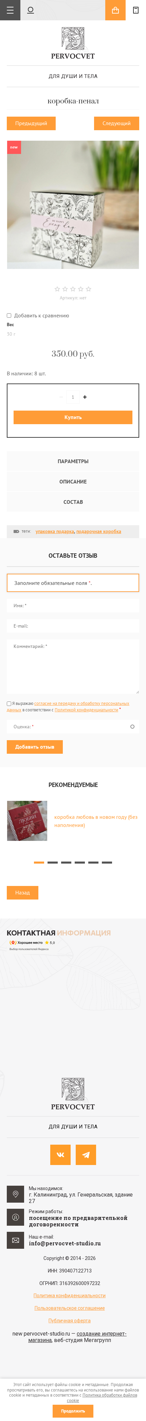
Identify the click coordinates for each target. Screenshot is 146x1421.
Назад (22, 892)
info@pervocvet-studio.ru (65, 1243)
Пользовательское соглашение (70, 1308)
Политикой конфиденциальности (86, 710)
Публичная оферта (70, 1320)
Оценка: (24, 727)
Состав (73, 501)
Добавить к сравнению (41, 315)
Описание (73, 481)
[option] (73, 204)
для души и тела (73, 76)
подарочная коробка (98, 531)
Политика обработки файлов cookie (102, 1397)
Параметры (73, 461)
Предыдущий (31, 123)
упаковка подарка (55, 531)
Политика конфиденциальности (70, 1295)
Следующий (117, 123)
